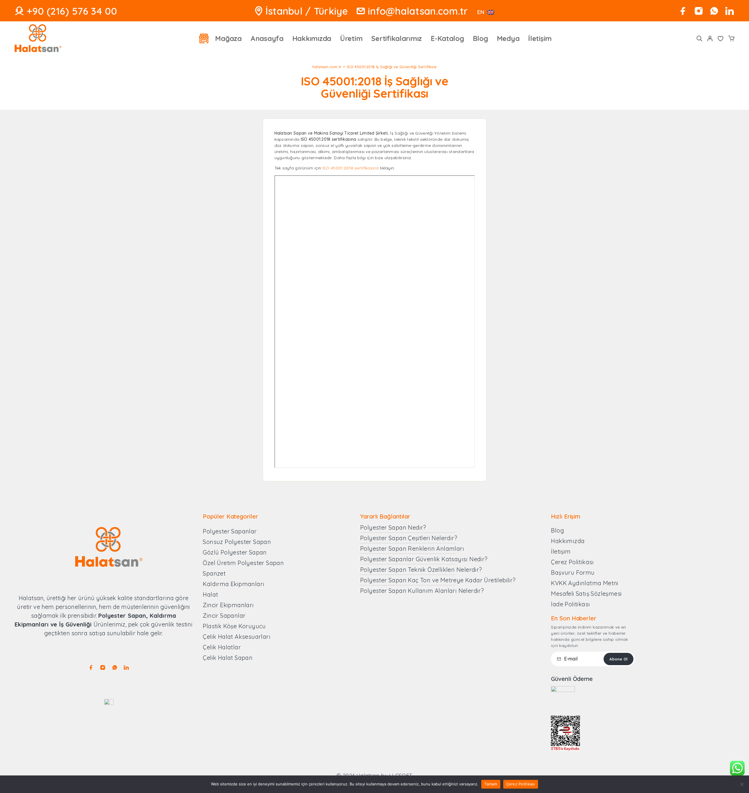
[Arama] (699, 38)
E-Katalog (447, 38)
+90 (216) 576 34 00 (72, 11)
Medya (508, 38)
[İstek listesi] (720, 39)
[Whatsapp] (714, 11)
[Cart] (731, 39)
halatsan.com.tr (326, 66)
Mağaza (228, 38)
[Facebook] (683, 11)
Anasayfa (267, 38)
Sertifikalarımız (396, 38)
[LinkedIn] (729, 11)
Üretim (351, 38)
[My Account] (710, 38)
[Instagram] (698, 11)
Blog (480, 38)
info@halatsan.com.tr (418, 11)
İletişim (540, 38)
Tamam (490, 784)
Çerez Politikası (520, 784)
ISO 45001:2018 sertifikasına (350, 168)
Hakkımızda (311, 38)
